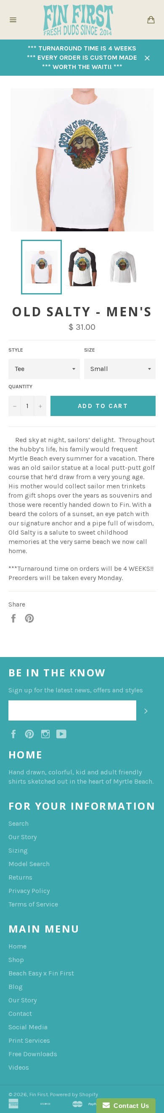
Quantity (20, 387)
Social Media (28, 1027)
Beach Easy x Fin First (41, 973)
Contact (20, 1014)
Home (17, 946)
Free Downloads (32, 1054)
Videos (18, 1067)
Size (89, 350)
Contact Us (129, 1105)
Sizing (18, 850)
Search (18, 823)
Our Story (22, 837)
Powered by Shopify (74, 1094)
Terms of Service (33, 904)
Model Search (29, 864)
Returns (20, 877)
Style (15, 350)
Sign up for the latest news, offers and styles (75, 690)
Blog (15, 987)
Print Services (29, 1040)
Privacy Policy (29, 891)
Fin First (38, 1094)
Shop (16, 960)
